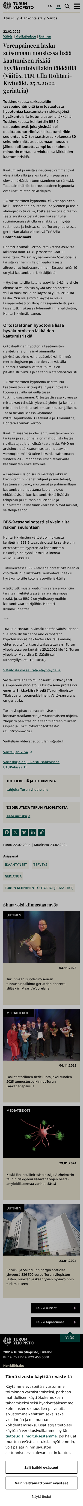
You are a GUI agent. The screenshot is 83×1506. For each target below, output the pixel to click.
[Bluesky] (24, 832)
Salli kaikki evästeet (41, 1467)
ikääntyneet (16, 864)
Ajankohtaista (31, 18)
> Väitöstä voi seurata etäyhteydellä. (32, 670)
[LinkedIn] (32, 832)
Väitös (52, 18)
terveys (40, 864)
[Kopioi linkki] (41, 832)
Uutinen (45, 36)
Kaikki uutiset (46, 1308)
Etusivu (9, 18)
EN (50, 6)
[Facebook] (6, 832)
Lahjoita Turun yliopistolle (27, 789)
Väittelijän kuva (15, 752)
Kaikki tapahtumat (50, 1322)
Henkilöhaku (13, 1365)
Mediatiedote (25, 36)
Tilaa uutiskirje (18, 816)
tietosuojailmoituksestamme (31, 1436)
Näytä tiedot (41, 1496)
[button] (76, 6)
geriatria (13, 876)
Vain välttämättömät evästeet (41, 1483)
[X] (15, 832)
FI (58, 6)
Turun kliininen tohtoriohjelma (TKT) (39, 888)
